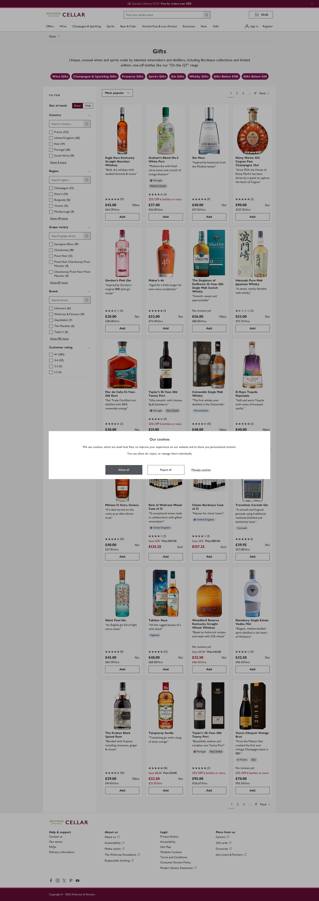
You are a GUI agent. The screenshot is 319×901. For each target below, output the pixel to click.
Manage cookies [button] (201, 470)
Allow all (123, 470)
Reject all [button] (166, 470)
